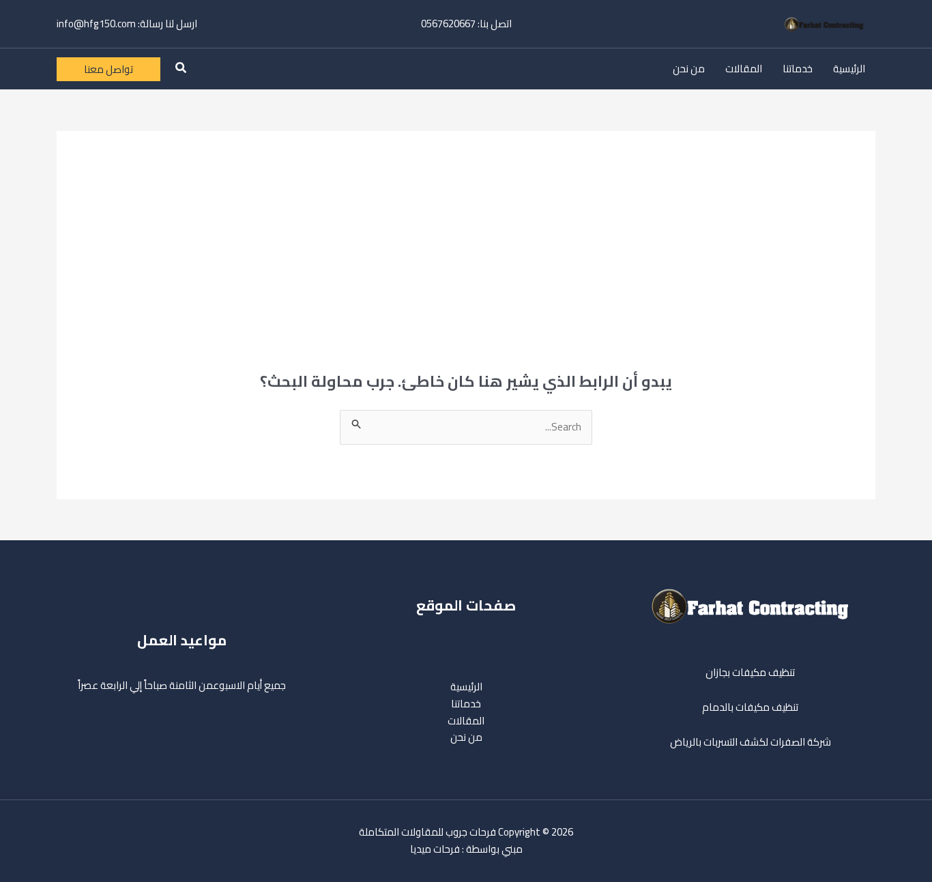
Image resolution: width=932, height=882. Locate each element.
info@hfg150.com (96, 23)
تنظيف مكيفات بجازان (750, 672)
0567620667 (448, 23)
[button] (180, 69)
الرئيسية (849, 68)
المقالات (743, 68)
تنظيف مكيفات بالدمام (750, 707)
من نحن (689, 68)
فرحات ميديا (435, 849)
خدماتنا (798, 68)
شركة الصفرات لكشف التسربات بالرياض (750, 742)
